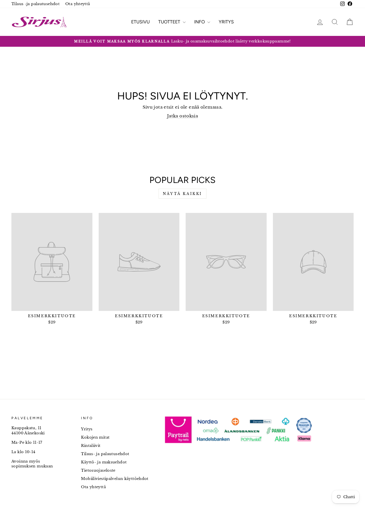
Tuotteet (169, 22)
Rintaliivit (90, 445)
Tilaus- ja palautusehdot (105, 454)
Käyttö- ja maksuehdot (104, 462)
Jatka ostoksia (182, 116)
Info (200, 22)
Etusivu (140, 22)
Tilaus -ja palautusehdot (35, 4)
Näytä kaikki (182, 194)
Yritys (226, 22)
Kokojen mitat (95, 437)
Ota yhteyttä (77, 4)
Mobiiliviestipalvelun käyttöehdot (114, 479)
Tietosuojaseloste (98, 470)
